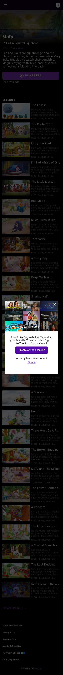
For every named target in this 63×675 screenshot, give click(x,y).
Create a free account (31, 350)
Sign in (32, 362)
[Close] (54, 304)
